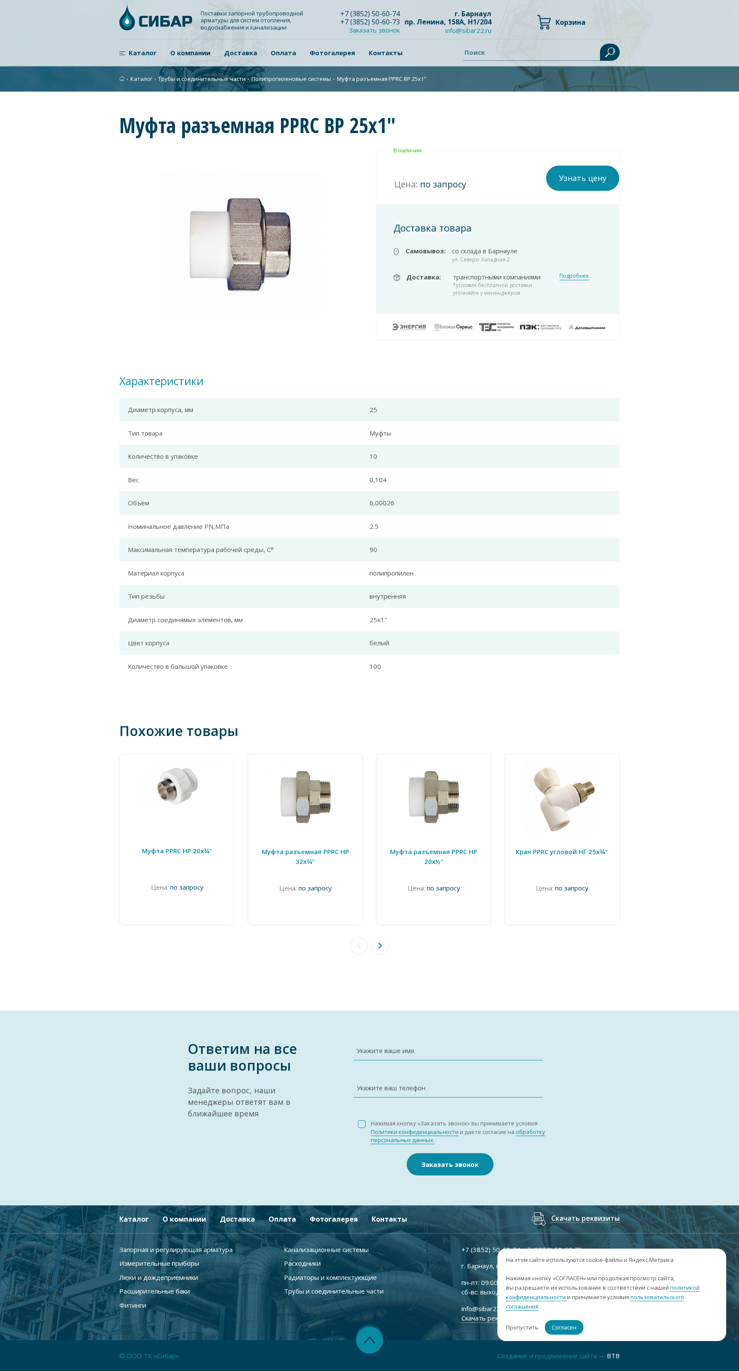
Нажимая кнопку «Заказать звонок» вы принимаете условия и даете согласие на (458, 1131)
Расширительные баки (154, 1291)
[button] (380, 945)
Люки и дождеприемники (158, 1277)
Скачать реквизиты (585, 1219)
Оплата (283, 52)
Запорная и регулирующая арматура (176, 1249)
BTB (613, 1355)
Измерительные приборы (159, 1263)
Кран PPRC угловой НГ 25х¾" (562, 851)
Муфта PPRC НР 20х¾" (177, 850)
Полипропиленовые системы (291, 79)
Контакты (385, 52)
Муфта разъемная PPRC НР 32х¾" (305, 856)
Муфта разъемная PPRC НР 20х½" (433, 856)
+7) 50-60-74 (370, 13)
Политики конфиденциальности (414, 1132)
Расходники (302, 1263)
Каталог (143, 52)
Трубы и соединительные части (201, 79)
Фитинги (132, 1305)
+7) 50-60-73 (370, 22)
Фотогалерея (332, 52)
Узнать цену (582, 178)
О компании (190, 52)
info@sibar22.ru (468, 30)
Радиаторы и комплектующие (330, 1277)
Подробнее (574, 275)
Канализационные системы (326, 1249)
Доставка (240, 52)
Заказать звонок (450, 1164)
